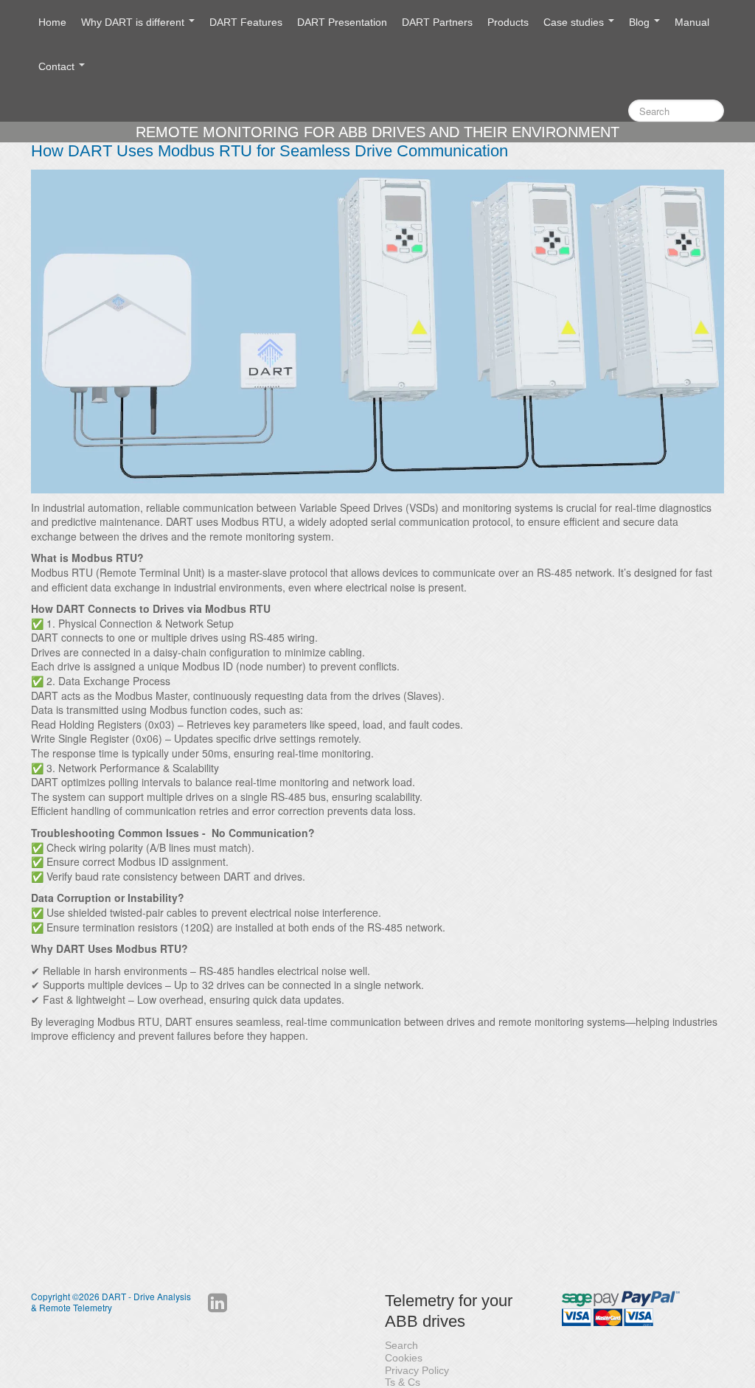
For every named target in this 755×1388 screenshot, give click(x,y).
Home (52, 22)
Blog (641, 22)
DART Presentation (342, 22)
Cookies (403, 1358)
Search (401, 1345)
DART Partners (437, 22)
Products (508, 22)
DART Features (245, 22)
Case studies (575, 22)
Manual (692, 22)
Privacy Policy (417, 1370)
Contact (57, 66)
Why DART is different (134, 22)
